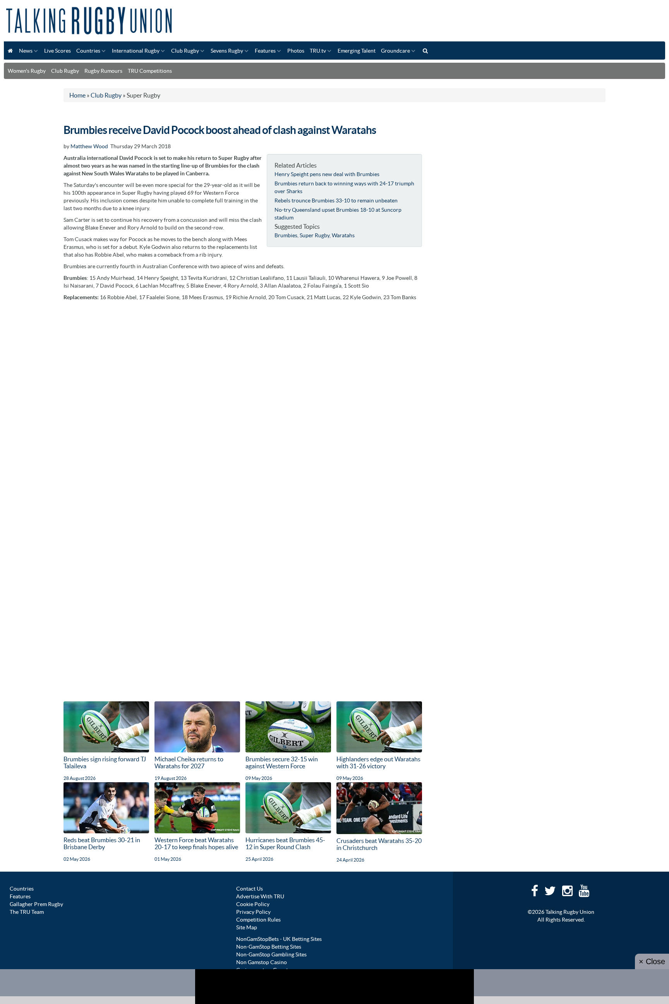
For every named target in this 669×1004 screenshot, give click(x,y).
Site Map (246, 927)
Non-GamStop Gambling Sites (271, 954)
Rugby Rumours (103, 71)
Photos (295, 51)
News (26, 51)
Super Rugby (314, 235)
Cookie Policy (252, 904)
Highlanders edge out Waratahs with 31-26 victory (378, 762)
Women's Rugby (27, 71)
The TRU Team (27, 912)
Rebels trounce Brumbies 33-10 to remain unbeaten (336, 200)
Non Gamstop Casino (261, 962)
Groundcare (395, 51)
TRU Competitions (150, 71)
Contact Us (249, 889)
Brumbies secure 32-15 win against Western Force (281, 762)
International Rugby (136, 51)
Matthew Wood (89, 146)
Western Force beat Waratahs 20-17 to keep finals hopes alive (196, 843)
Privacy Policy (253, 912)
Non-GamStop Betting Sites (268, 947)
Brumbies (285, 235)
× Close (652, 961)
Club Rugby (185, 51)
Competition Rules (258, 920)
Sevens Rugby (227, 51)
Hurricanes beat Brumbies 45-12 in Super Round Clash (285, 843)
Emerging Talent (357, 51)
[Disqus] (242, 402)
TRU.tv (318, 51)
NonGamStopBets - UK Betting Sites (279, 939)
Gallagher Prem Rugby (36, 904)
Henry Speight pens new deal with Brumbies (326, 174)
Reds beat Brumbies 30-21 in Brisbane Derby (101, 843)
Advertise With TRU (260, 896)
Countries (88, 51)
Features (265, 51)
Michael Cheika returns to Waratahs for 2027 (188, 762)
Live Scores (57, 51)
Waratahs (343, 235)
